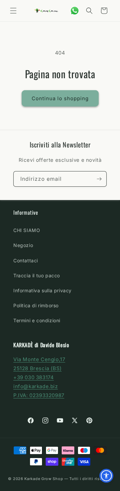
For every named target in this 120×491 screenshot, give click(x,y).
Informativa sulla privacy (42, 290)
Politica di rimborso (36, 305)
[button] (13, 10)
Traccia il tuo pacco (36, 275)
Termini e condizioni (36, 320)
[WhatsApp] (74, 10)
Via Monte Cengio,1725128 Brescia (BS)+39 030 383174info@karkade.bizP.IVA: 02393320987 (39, 377)
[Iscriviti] (99, 179)
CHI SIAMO (26, 230)
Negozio (23, 245)
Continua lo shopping (60, 98)
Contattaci (25, 260)
